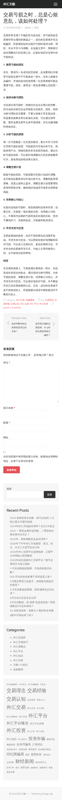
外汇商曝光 (19, 646)
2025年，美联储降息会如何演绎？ (29, 539)
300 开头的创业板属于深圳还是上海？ (31, 576)
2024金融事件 (12, 684)
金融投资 (34, 767)
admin (28, 27)
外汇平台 (34, 303)
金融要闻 (30, 299)
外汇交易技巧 (20, 642)
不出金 (42, 684)
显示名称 (9, 407)
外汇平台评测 (37, 723)
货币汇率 (10, 767)
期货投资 (11, 744)
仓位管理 (31, 699)
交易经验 (36, 690)
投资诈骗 (37, 738)
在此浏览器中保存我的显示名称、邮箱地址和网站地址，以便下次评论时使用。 (30, 458)
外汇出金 (31, 708)
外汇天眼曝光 (12, 716)
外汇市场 (23, 716)
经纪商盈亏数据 (44, 749)
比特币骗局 (24, 744)
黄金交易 (11, 772)
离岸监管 (32, 749)
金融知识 (43, 767)
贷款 (17, 767)
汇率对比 (37, 744)
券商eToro (41, 700)
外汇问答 (20, 299)
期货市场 (51, 739)
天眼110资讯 (20, 664)
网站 (5, 437)
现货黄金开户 (12, 749)
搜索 (9, 488)
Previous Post (19, 324)
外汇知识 (18, 655)
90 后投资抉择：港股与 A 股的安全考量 (32, 610)
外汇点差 (40, 731)
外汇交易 (24, 303)
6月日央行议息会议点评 (23, 597)
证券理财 (10, 762)
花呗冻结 (46, 755)
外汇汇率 (31, 731)
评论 (6, 362)
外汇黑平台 (22, 739)
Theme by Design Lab (42, 793)
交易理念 (49, 299)
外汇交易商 (19, 637)
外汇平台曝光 (17, 723)
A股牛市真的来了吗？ (22, 615)
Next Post (42, 326)
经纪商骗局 (15, 754)
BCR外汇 (22, 684)
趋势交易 (25, 767)
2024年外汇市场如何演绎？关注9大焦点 (32, 526)
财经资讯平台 (40, 762)
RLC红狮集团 (33, 684)
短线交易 (23, 749)
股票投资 (36, 754)
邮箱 (6, 422)
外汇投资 (44, 303)
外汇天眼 (9, 4)
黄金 (51, 767)
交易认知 (15, 303)
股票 (27, 754)
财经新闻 (24, 761)
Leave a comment (12, 307)
